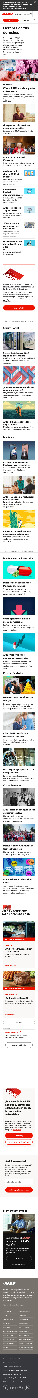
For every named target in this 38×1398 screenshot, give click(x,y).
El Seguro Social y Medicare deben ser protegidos (16, 126)
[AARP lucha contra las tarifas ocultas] (19, 867)
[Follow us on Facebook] (5, 1388)
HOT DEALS (11, 1032)
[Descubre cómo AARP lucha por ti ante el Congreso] (19, 833)
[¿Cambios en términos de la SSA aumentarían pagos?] (19, 375)
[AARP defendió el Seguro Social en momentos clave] (19, 797)
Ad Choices (6, 1382)
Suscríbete (19, 1259)
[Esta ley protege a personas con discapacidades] (19, 757)
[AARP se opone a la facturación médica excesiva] (19, 485)
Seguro (8, 945)
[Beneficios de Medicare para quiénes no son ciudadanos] (19, 519)
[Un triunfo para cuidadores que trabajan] (19, 685)
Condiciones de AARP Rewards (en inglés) (15, 1370)
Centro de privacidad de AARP (11, 1359)
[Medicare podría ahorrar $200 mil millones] (29, 177)
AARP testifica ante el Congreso (14, 158)
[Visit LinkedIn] (27, 1388)
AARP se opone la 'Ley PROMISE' (12, 209)
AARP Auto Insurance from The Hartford (18, 950)
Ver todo (19, 1022)
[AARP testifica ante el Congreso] (19, 145)
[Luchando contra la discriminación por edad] (29, 247)
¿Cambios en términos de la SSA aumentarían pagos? (19, 388)
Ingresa (26, 14)
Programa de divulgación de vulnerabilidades (15, 1378)
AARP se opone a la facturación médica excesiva (18, 498)
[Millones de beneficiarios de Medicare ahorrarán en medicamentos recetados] (19, 570)
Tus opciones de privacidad (20, 1382)
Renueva (27, 20)
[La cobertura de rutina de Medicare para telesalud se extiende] (19, 450)
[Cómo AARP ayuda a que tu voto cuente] (19, 70)
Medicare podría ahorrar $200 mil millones (11, 174)
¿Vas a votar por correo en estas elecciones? (11, 226)
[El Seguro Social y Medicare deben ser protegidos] (19, 113)
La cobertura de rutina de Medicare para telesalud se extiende (16, 465)
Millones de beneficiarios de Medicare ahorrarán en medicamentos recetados (17, 585)
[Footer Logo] (19, 1283)
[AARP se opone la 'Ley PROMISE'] (29, 212)
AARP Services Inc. (24, 1323)
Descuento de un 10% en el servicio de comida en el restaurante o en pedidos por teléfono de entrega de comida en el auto (19, 1002)
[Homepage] (7, 14)
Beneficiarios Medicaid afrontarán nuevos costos (12, 192)
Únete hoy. (17, 1130)
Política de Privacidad (19, 1264)
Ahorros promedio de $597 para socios (17, 955)
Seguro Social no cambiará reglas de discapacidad (16, 354)
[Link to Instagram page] (20, 1388)
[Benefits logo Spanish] (7, 909)
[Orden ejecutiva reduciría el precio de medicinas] (19, 606)
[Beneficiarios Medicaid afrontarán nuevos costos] (29, 195)
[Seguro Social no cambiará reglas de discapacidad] (19, 341)
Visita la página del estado (19, 1190)
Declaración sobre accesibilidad (12, 1366)
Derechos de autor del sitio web (12, 1374)
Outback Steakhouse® (16, 998)
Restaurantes (11, 995)
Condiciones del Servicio (10, 1363)
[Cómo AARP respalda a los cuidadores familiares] (19, 721)
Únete (11, 20)
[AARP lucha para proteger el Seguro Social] (19, 410)
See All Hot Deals (19, 1045)
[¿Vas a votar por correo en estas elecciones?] (29, 229)
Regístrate (18, 14)
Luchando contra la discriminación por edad (12, 244)
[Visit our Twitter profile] (13, 1388)
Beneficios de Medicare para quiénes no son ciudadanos (17, 532)
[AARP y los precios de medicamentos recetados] (19, 642)
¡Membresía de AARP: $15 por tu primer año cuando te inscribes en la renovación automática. (18, 1108)
